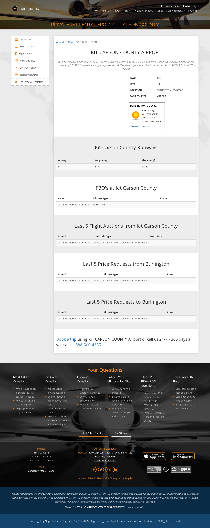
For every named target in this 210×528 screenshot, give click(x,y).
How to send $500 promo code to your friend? (153, 396)
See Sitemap (121, 433)
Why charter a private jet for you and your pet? (121, 412)
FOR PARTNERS (174, 10)
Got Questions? (27, 67)
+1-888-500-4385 (85, 344)
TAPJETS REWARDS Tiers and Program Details (154, 416)
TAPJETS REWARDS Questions (148, 381)
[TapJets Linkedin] (115, 469)
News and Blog (144, 10)
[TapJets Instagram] (108, 469)
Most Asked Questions (93, 433)
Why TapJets (102, 10)
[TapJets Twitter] (101, 469)
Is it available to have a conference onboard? (122, 400)
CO (77, 42)
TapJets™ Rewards (28, 74)
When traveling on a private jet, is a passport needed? (26, 392)
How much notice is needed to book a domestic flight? (57, 420)
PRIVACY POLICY (115, 507)
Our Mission (26, 39)
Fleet (160, 10)
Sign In (192, 10)
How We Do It (27, 46)
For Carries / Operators (31, 81)
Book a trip (66, 339)
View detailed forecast (140, 126)
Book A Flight (123, 10)
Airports (60, 42)
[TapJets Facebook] (94, 469)
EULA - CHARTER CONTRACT (90, 507)
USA (70, 42)
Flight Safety (25, 53)
